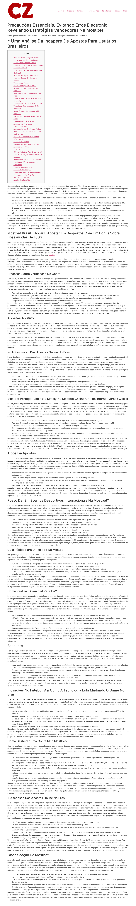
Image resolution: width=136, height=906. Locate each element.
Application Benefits (21, 180)
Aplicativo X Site (20, 126)
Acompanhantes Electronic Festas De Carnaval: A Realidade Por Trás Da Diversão (27, 131)
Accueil (61, 11)
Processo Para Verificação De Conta (28, 65)
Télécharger (106, 11)
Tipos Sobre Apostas (21, 83)
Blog (125, 11)
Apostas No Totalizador (23, 124)
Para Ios (16, 149)
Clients (117, 11)
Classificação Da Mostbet (23, 121)
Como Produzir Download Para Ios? (27, 98)
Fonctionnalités (93, 11)
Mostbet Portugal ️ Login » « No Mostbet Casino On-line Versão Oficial (26, 78)
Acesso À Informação (22, 170)
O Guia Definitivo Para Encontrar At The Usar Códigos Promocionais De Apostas (27, 154)
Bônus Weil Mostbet (21, 142)
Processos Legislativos (22, 167)
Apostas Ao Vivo (20, 68)
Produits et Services (75, 11)
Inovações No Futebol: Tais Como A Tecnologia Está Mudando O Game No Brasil (27, 106)
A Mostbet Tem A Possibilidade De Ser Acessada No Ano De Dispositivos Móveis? (27, 175)
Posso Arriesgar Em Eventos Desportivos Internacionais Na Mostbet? (25, 88)
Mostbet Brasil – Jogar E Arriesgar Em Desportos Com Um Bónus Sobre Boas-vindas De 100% (27, 60)
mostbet (52, 255)
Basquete (17, 101)
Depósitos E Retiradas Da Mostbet (27, 160)
